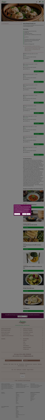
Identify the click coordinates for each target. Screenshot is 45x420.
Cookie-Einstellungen (27, 209)
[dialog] (22, 210)
